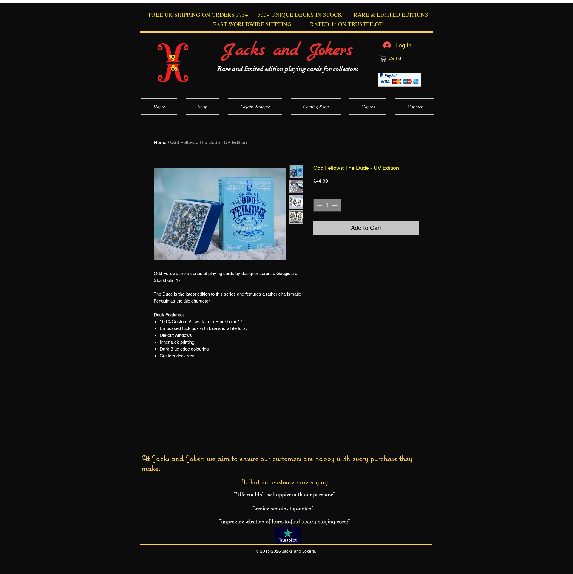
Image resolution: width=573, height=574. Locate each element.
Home (160, 142)
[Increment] (335, 205)
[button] (400, 58)
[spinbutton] (327, 205)
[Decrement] (319, 205)
